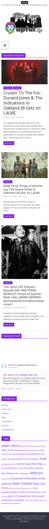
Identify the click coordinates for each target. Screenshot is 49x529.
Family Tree (6, 409)
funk (43, 458)
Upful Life (12, 365)
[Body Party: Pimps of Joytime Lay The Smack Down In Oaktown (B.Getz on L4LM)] (24, 153)
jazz (17, 468)
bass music (7, 450)
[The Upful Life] (24, 25)
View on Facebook (7, 389)
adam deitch (10, 445)
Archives (4, 405)
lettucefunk (5, 479)
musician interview (24, 478)
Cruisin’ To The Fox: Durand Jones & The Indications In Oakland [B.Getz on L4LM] (22, 103)
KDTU (18, 473)
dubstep (9, 454)
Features (8, 88)
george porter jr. (8, 464)
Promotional (6, 421)
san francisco (33, 492)
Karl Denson (8, 473)
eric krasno (32, 459)
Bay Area (19, 450)
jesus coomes (36, 468)
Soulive (4, 496)
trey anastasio (6, 503)
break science (30, 450)
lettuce (36, 472)
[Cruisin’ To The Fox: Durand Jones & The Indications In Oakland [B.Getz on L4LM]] (24, 61)
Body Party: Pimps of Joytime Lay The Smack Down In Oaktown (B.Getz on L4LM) (22, 189)
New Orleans (22, 483)
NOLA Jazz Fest (14, 488)
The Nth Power (32, 500)
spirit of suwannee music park (26, 496)
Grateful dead (23, 463)
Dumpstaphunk (21, 453)
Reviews (17, 88)
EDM (31, 453)
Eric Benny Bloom (16, 458)
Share (19, 389)
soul (44, 492)
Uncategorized (7, 429)
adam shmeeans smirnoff (33, 446)
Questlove (25, 488)
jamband (11, 468)
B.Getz (21, 117)
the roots (43, 500)
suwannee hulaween (12, 500)
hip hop (37, 464)
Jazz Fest (24, 468)
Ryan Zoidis (18, 492)
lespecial (25, 473)
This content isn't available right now (20, 375)
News (3, 417)
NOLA (4, 488)
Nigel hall (39, 483)
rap (30, 488)
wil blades (17, 503)
